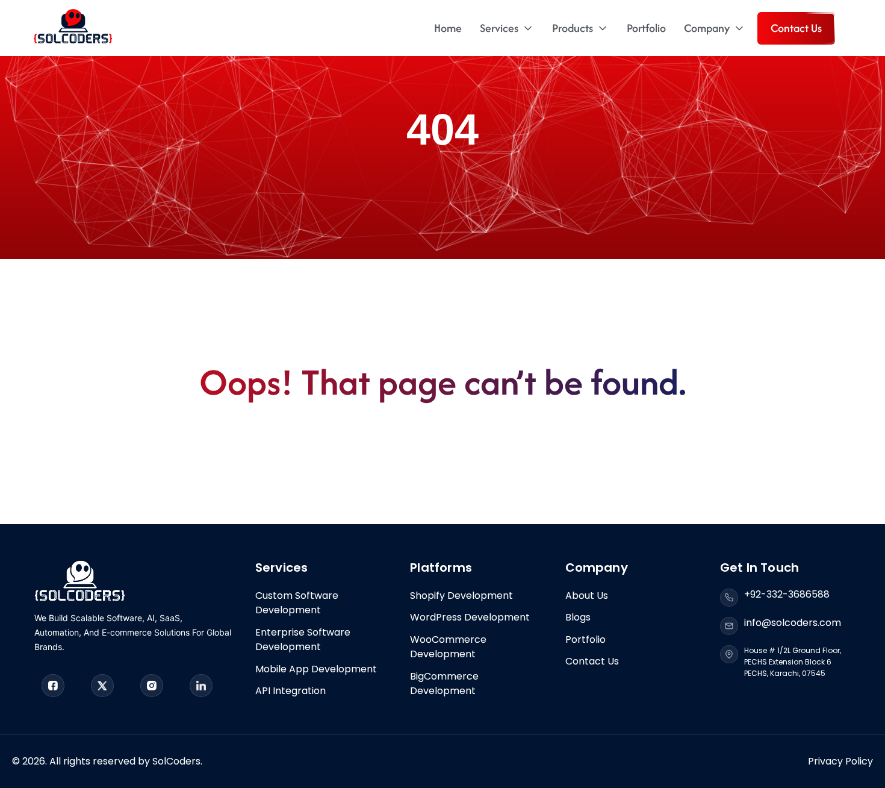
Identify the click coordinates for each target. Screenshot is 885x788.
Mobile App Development (316, 669)
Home (448, 28)
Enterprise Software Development (302, 639)
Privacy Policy (840, 761)
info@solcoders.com (792, 623)
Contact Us (796, 28)
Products (572, 28)
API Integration (290, 691)
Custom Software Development (296, 603)
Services (499, 28)
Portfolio (646, 28)
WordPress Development (470, 617)
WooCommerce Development (448, 647)
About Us (586, 595)
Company (707, 28)
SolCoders (176, 761)
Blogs (578, 617)
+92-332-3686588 (787, 594)
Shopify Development (461, 595)
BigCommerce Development (444, 683)
